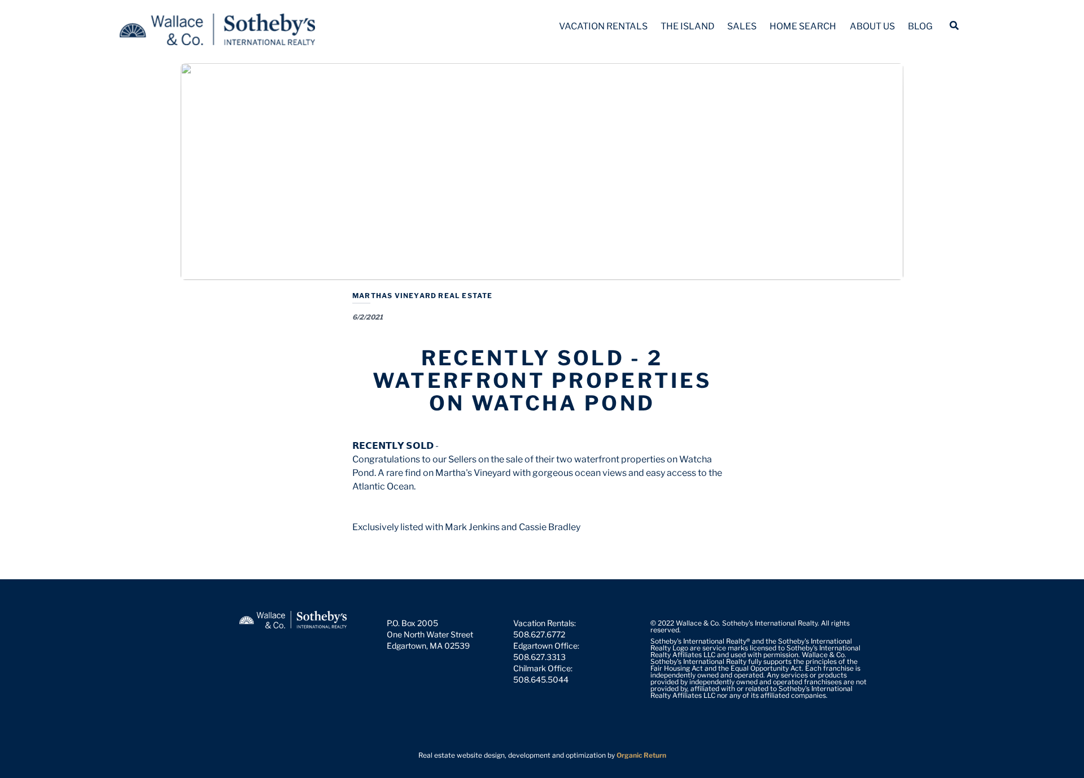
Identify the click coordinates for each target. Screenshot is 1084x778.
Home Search (803, 26)
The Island (688, 26)
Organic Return (641, 755)
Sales (742, 26)
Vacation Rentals (603, 26)
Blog (920, 26)
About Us (872, 26)
